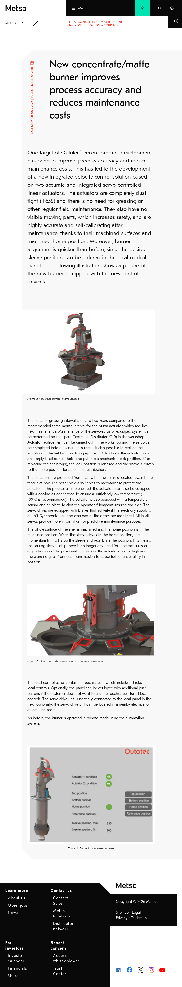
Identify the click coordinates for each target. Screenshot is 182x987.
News (13, 913)
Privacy (121, 918)
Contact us (61, 891)
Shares (14, 976)
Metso (10, 23)
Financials (17, 968)
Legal (136, 912)
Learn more (16, 891)
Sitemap (122, 912)
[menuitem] (142, 8)
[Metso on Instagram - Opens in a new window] (151, 970)
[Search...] (159, 8)
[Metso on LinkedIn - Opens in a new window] (118, 970)
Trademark (139, 918)
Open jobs (18, 905)
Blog (45, 23)
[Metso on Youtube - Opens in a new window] (162, 970)
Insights (31, 23)
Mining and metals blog (60, 23)
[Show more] (175, 21)
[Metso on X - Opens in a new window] (140, 970)
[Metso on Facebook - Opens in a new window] (129, 970)
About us (16, 898)
